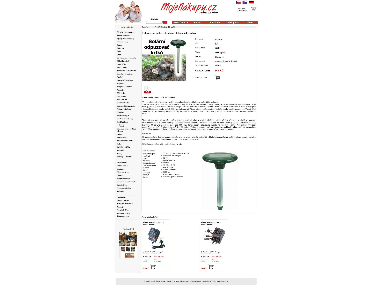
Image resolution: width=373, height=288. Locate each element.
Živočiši (121, 126)
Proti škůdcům (161, 27)
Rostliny (121, 125)
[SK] (245, 3)
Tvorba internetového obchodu (206, 281)
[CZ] (238, 3)
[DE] (251, 3)
